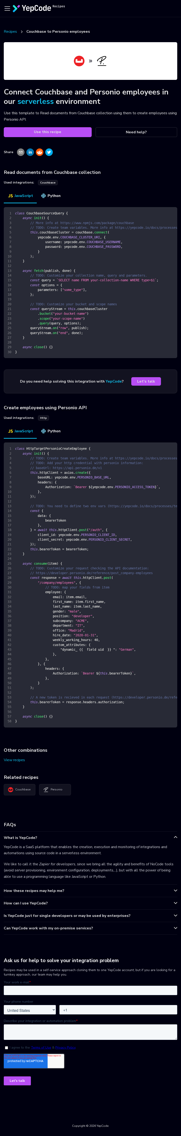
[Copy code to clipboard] (171, 213)
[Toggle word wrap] (163, 213)
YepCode (114, 381)
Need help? (136, 132)
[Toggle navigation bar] (7, 8)
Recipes (10, 31)
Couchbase (22, 789)
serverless (35, 101)
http (43, 418)
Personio (56, 789)
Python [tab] (54, 195)
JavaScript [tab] (24, 195)
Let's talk (146, 381)
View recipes (14, 760)
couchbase (48, 182)
